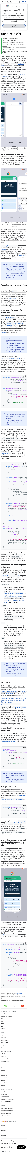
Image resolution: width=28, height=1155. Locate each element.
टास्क (2, 66)
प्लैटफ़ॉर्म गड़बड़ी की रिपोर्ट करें (7, 1108)
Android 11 (3, 1085)
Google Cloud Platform (7, 1133)
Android (3, 1014)
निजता (2, 1045)
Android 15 (4, 1075)
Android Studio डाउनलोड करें (7, 1099)
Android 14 (4, 1078)
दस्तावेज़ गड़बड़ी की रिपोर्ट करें (7, 1110)
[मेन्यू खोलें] (2, 2)
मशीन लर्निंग (3, 1037)
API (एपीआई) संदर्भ (5, 1097)
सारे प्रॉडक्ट (3, 1135)
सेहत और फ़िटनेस (4, 1040)
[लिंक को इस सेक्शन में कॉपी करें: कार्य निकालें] (11, 683)
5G (2, 1047)
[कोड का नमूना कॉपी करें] (26, 376)
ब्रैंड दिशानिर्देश (14, 1141)
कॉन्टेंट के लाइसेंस (20, 993)
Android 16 (4, 1073)
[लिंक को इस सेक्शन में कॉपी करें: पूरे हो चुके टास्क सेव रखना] (18, 787)
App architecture (7, 30)
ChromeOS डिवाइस (5, 1059)
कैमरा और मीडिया (4, 1042)
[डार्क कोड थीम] (24, 376)
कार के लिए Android (5, 1061)
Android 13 (4, 1080)
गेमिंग (2, 1035)
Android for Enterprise (6, 1016)
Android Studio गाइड (6, 1092)
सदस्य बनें (21, 1147)
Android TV (4, 1064)
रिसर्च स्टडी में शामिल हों (5, 1115)
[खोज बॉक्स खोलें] (16, 2)
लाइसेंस (7, 1141)
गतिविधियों (21, 64)
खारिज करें (14, 21)
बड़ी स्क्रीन (3, 1054)
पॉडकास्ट (3, 1028)
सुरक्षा (2, 1018)
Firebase (3, 1130)
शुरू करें (14, 26)
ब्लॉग (2, 1026)
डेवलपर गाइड (4, 1094)
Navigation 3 (9, 277)
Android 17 (4, 1070)
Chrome (3, 1128)
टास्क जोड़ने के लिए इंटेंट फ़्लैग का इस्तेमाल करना (14, 600)
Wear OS (3, 1056)
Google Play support (6, 1113)
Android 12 (4, 1083)
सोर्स (2, 1021)
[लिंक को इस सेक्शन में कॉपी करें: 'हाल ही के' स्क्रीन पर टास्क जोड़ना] (2, 288)
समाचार (2, 1023)
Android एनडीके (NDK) (6, 1101)
